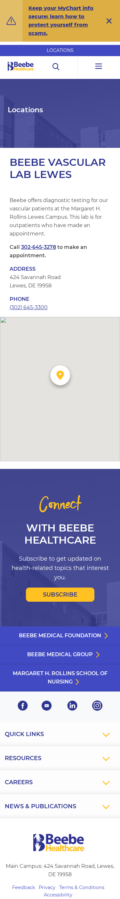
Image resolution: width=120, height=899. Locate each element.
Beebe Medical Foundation (60, 635)
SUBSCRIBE (60, 594)
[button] (109, 20)
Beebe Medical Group (60, 654)
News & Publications (40, 806)
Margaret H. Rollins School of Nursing (60, 677)
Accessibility (58, 895)
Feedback (23, 887)
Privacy (47, 887)
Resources (23, 758)
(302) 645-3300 (29, 307)
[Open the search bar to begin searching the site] (56, 67)
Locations (60, 50)
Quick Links (24, 734)
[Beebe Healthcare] (21, 73)
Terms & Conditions (81, 887)
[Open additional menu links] (99, 67)
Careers (19, 782)
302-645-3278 (38, 247)
